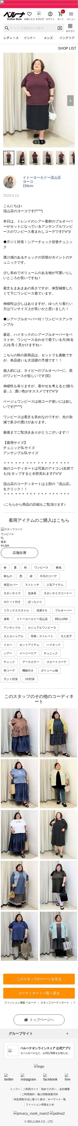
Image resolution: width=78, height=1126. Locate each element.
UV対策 (30, 679)
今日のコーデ (48, 576)
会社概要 (64, 1089)
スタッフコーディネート (55, 1002)
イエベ (8, 644)
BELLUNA (61, 619)
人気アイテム (55, 584)
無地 (58, 567)
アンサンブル (12, 627)
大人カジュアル (13, 636)
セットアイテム (29, 644)
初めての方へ (49, 1089)
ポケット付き (12, 601)
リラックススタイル (16, 610)
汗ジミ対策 (11, 679)
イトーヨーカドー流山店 (42, 177)
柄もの (8, 576)
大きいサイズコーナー (58, 593)
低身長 (32, 593)
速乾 (6, 619)
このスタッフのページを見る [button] (39, 979)
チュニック (51, 653)
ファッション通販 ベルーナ (20, 1002)
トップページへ (42, 1020)
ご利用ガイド (31, 1089)
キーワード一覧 (57, 1099)
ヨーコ (28, 181)
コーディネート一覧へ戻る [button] (39, 993)
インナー (30, 38)
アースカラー (30, 662)
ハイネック (54, 644)
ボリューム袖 (49, 670)
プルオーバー (63, 610)
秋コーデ (9, 670)
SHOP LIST (67, 48)
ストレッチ (32, 584)
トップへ (15, 1089)
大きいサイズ (12, 593)
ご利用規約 (28, 1094)
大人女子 (66, 636)
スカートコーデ (56, 662)
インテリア (67, 38)
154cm (28, 186)
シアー (8, 653)
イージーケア (28, 653)
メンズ (48, 38)
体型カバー (11, 584)
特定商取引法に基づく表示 (29, 1099)
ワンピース (41, 567)
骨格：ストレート (42, 636)
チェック (9, 662)
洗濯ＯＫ (42, 610)
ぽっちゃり (35, 601)
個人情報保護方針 (47, 1094)
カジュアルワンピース (42, 627)
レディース (11, 38)
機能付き (28, 670)
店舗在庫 (19, 553)
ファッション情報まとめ (40, 1104)
